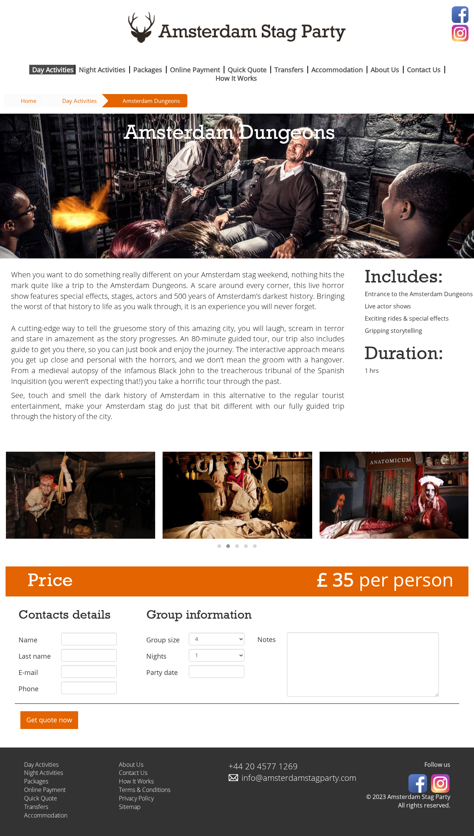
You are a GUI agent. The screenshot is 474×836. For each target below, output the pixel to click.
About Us (385, 69)
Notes (266, 639)
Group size (163, 639)
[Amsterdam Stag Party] (237, 30)
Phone (29, 688)
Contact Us (424, 69)
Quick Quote (247, 69)
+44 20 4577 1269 (263, 766)
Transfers (289, 69)
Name (28, 639)
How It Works (236, 78)
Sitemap (130, 807)
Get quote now (49, 719)
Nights (156, 656)
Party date (162, 672)
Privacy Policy (136, 798)
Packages (147, 69)
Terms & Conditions (144, 790)
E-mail (28, 672)
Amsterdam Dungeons (151, 100)
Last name (35, 656)
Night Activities (102, 69)
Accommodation (337, 69)
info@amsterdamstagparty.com (298, 777)
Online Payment (195, 69)
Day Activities (53, 69)
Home (28, 100)
